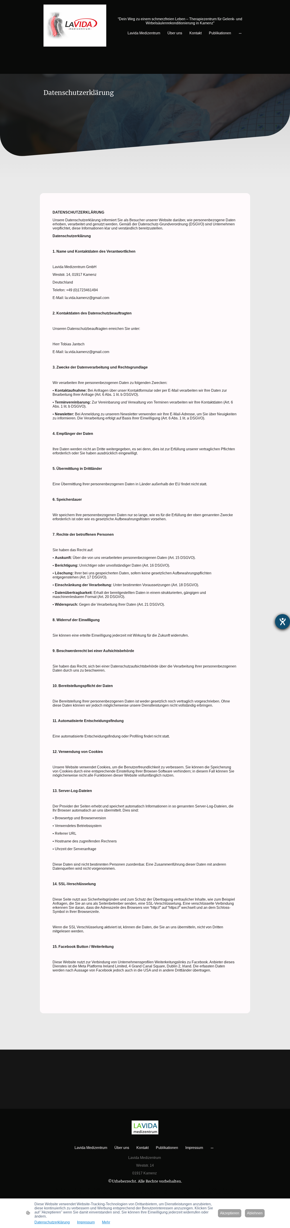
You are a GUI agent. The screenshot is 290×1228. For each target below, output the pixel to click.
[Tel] (152, 62)
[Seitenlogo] (75, 26)
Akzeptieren (229, 1213)
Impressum (86, 1222)
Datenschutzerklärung (52, 1222)
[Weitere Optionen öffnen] (240, 33)
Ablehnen (255, 1213)
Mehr (106, 1222)
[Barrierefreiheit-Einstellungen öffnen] (282, 621)
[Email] (138, 62)
